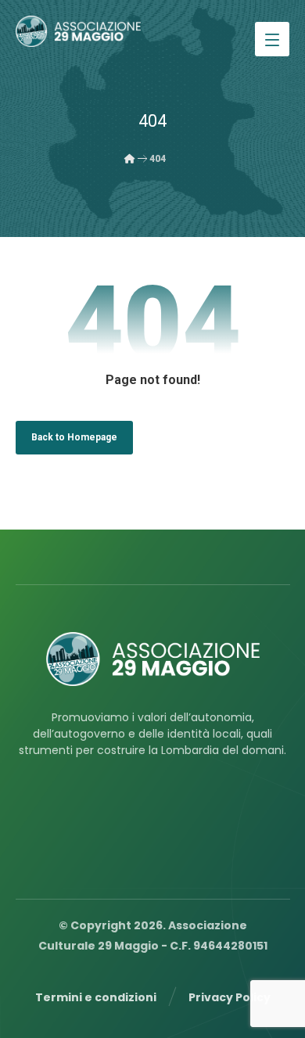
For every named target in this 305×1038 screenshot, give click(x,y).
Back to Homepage (74, 437)
